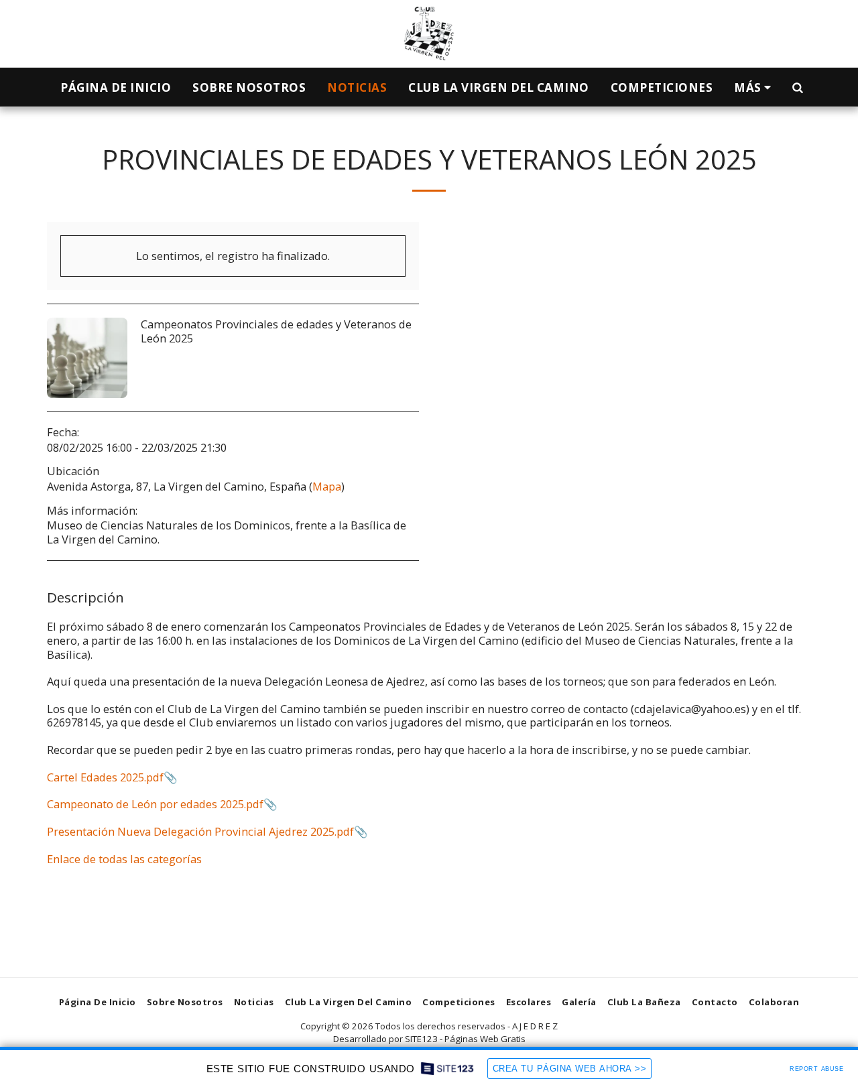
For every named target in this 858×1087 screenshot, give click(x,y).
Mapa (326, 486)
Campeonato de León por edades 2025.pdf (155, 804)
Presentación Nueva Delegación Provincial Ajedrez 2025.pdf (200, 831)
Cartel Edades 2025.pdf (105, 777)
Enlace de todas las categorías (124, 859)
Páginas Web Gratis (485, 1039)
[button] (797, 87)
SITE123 (421, 1039)
